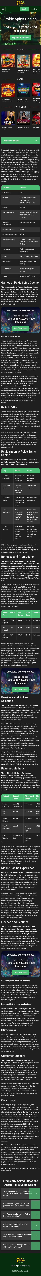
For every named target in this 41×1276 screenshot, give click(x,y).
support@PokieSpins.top (20, 1266)
